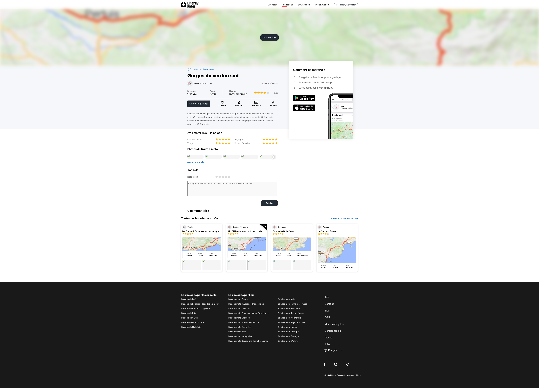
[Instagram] (335, 364)
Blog (327, 310)
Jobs (327, 344)
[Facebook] (325, 364)
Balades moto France (238, 299)
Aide (327, 297)
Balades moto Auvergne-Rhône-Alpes (246, 304)
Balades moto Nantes (287, 327)
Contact (329, 304)
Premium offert (322, 5)
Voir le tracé (269, 37)
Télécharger (256, 105)
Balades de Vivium (189, 318)
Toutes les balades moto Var (344, 218)
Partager (273, 105)
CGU (327, 317)
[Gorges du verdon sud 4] (249, 157)
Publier (269, 203)
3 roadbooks (207, 83)
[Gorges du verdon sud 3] (231, 157)
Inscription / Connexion (346, 5)
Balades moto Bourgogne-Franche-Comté (248, 341)
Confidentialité (333, 330)
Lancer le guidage (198, 103)
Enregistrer (222, 105)
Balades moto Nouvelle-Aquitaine (243, 322)
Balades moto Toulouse (289, 309)
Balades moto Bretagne (288, 336)
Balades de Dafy (188, 299)
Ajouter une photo (195, 162)
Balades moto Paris (237, 332)
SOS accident (304, 5)
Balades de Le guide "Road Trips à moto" (200, 304)
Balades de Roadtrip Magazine (195, 309)
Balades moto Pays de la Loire (291, 322)
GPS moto (272, 5)
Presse (328, 337)
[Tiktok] (347, 364)
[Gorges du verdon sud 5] (268, 157)
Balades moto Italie (286, 299)
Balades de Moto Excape (192, 322)
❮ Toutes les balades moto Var (200, 69)
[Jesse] (189, 83)
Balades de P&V (188, 313)
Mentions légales (334, 324)
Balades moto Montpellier (240, 336)
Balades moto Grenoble (239, 318)
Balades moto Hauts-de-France (292, 304)
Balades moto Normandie (289, 318)
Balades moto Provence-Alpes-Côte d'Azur (248, 313)
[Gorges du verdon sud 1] (195, 157)
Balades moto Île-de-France (291, 313)
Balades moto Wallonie (288, 341)
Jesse (196, 83)
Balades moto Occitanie (239, 309)
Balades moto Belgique (288, 332)
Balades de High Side (191, 327)
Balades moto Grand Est (239, 327)
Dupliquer (239, 105)
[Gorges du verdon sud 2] (213, 157)
